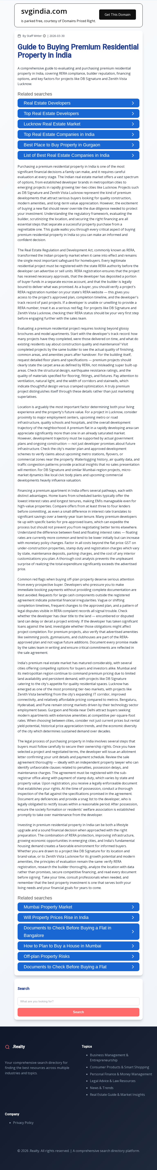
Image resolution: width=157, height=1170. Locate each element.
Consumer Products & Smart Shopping (119, 1067)
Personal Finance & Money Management (121, 1074)
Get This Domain (117, 14)
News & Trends (101, 1088)
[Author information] (44, 36)
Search (78, 1012)
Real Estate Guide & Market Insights (117, 1094)
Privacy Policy (23, 1122)
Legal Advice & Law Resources (113, 1081)
